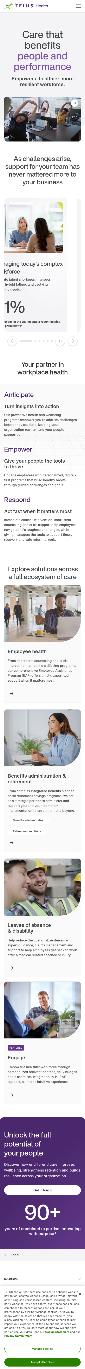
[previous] (12, 341)
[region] (42, 1327)
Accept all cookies (42, 1362)
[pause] (60, 341)
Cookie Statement (57, 1332)
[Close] (80, 1294)
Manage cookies (42, 1348)
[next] (20, 341)
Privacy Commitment (18, 1335)
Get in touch (42, 1190)
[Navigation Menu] (78, 6)
